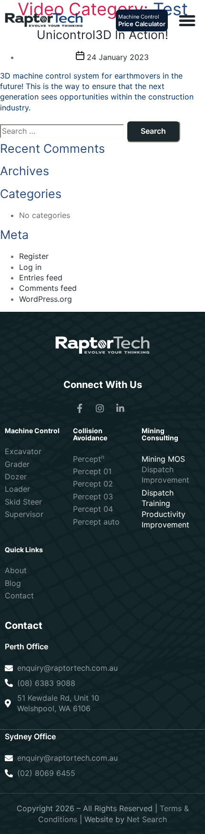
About (16, 570)
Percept (88, 459)
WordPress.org (45, 299)
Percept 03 (93, 496)
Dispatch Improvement (165, 475)
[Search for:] (62, 131)
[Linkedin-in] (121, 408)
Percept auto (96, 521)
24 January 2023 (118, 57)
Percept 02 (93, 483)
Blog (13, 583)
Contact (19, 595)
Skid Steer (23, 501)
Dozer (16, 476)
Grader (17, 464)
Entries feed (40, 277)
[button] (187, 20)
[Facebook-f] (80, 408)
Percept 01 (92, 471)
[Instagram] (100, 408)
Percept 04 (93, 509)
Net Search (147, 819)
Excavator (23, 451)
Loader (17, 489)
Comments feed (48, 288)
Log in (30, 267)
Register (34, 256)
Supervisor (24, 514)
